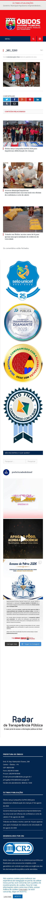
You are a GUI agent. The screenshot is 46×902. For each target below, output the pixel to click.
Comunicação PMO (13, 57)
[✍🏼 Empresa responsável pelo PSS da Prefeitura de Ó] (23, 620)
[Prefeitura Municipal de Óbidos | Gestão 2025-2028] (23, 23)
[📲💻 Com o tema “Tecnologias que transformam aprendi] (23, 579)
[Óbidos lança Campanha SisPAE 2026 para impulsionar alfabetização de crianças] (23, 134)
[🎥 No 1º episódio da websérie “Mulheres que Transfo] (23, 498)
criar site (18, 860)
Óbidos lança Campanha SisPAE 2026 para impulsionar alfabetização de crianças (21, 149)
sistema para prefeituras (33, 860)
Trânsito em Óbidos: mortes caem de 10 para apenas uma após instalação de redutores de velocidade (22, 236)
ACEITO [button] (18, 896)
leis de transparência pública (14, 869)
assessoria (20, 863)
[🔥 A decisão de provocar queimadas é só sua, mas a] (23, 539)
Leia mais (23, 889)
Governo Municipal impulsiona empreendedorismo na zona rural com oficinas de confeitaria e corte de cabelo (23, 6)
